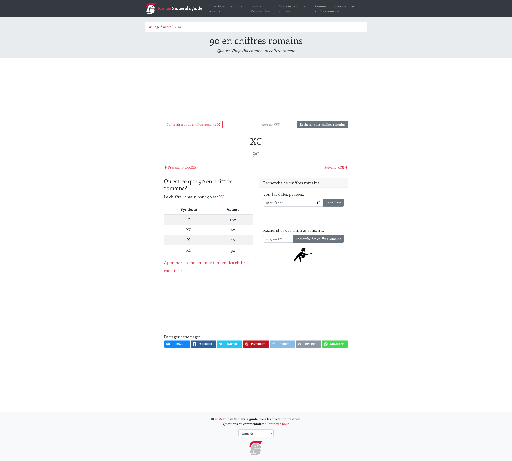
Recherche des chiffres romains (322, 124)
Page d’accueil (162, 27)
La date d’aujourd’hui (260, 8)
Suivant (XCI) (334, 167)
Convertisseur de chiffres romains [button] (192, 124)
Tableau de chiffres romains (293, 8)
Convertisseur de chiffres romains (226, 8)
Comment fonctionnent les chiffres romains (334, 8)
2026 (218, 419)
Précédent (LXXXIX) (182, 167)
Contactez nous (278, 424)
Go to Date (333, 203)
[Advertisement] (256, 89)
